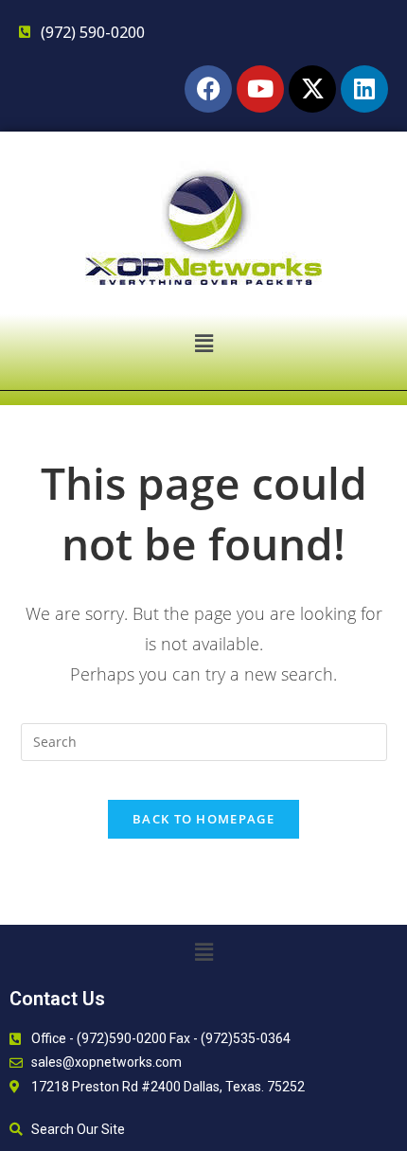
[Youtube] (260, 89)
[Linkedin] (364, 89)
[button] (203, 343)
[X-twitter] (312, 89)
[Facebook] (208, 89)
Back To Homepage (203, 818)
